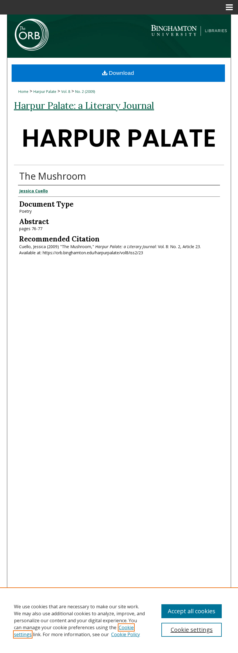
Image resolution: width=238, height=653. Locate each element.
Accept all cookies (191, 611)
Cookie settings (192, 630)
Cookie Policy (125, 634)
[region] (119, 620)
